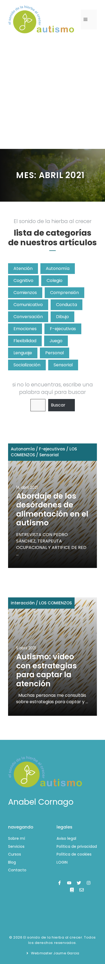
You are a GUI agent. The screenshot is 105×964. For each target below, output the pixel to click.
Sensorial (63, 365)
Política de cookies (74, 854)
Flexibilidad (24, 341)
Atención (23, 268)
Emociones (25, 329)
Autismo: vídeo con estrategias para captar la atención (46, 670)
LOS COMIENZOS (55, 603)
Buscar (58, 405)
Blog (12, 862)
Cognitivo (23, 280)
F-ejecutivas (63, 329)
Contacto (17, 870)
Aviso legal (66, 838)
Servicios (16, 846)
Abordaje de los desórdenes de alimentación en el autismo (52, 509)
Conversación (28, 317)
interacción (23, 603)
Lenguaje (22, 353)
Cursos (14, 854)
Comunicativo (28, 305)
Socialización (26, 365)
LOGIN (62, 862)
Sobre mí (16, 838)
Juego (56, 341)
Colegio (54, 280)
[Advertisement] (52, 94)
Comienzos (25, 292)
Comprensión (64, 292)
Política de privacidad (77, 846)
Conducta (66, 305)
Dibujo (62, 317)
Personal (54, 353)
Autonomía (57, 268)
